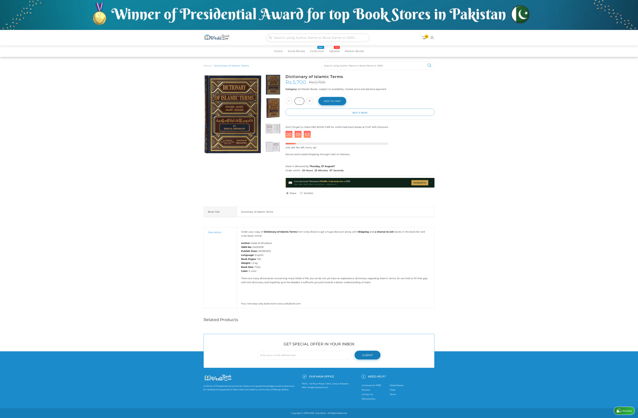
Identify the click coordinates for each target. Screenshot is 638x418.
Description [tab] (214, 232)
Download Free (420, 182)
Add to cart (332, 101)
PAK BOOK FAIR (321, 127)
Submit (367, 355)
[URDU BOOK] (217, 37)
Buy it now (360, 112)
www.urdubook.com (289, 303)
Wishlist (308, 193)
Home (207, 65)
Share (293, 193)
